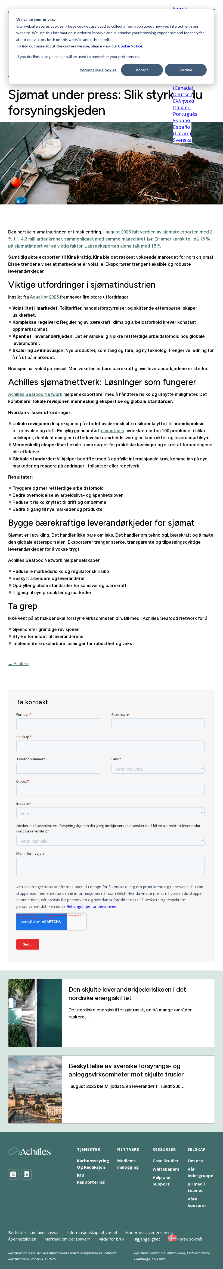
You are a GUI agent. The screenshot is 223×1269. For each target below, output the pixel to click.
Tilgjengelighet (146, 1239)
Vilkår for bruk (111, 1239)
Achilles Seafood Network (35, 395)
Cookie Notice (130, 46)
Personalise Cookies (98, 70)
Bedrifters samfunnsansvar (33, 1232)
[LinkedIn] (26, 1174)
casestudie (112, 431)
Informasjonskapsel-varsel (92, 1232)
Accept (142, 70)
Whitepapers (166, 1169)
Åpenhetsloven (22, 1239)
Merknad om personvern (67, 1239)
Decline (185, 70)
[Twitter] (13, 1174)
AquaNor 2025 (44, 297)
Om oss (195, 1160)
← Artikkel (18, 663)
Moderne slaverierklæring (149, 1232)
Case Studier (166, 1160)
